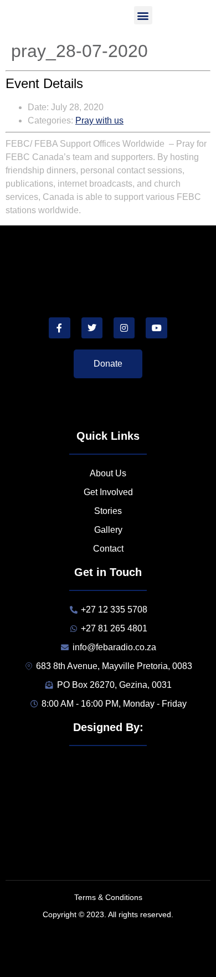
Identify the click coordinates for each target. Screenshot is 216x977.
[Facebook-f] (59, 327)
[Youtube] (156, 327)
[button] (143, 15)
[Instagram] (124, 327)
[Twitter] (91, 327)
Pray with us (99, 120)
